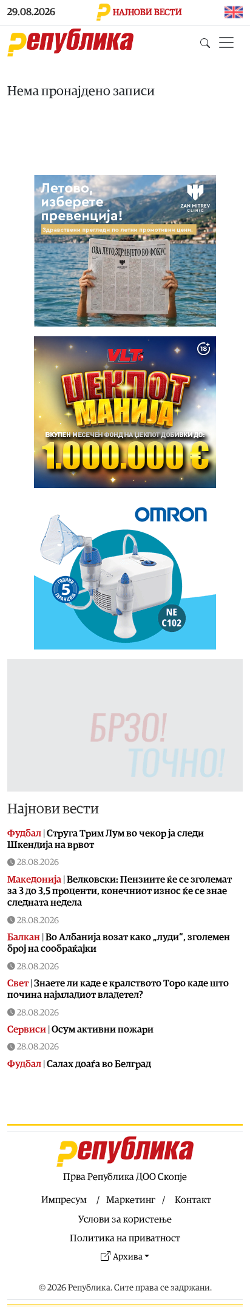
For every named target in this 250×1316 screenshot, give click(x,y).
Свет (18, 983)
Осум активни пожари (103, 1029)
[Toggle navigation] (226, 42)
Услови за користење (125, 1219)
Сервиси (26, 1029)
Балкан (23, 937)
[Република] (70, 42)
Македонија (34, 879)
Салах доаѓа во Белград (99, 1064)
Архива (128, 1256)
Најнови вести (53, 809)
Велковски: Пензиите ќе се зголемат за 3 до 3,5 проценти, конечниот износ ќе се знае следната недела (119, 891)
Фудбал (24, 833)
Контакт (193, 1200)
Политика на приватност (125, 1238)
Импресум (64, 1200)
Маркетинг (130, 1200)
